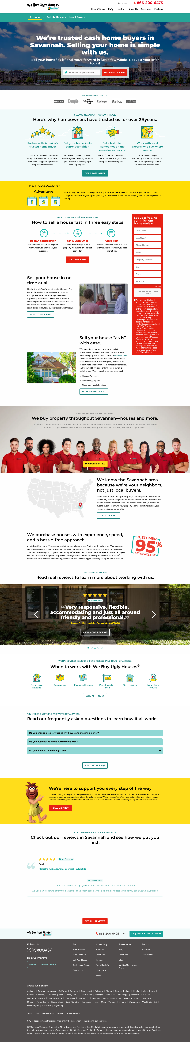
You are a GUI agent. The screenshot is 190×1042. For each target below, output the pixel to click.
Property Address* (144, 260)
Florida (109, 991)
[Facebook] (29, 950)
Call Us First (109, 515)
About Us (133, 9)
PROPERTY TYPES (95, 464)
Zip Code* (140, 281)
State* (138, 274)
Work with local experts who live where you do (147, 147)
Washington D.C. (149, 1002)
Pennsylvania (43, 1002)
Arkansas (51, 991)
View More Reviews (95, 632)
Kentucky (40, 994)
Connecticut (86, 991)
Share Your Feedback (42, 964)
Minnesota (110, 994)
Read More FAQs (95, 765)
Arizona (41, 991)
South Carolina (72, 1002)
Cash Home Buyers (81, 965)
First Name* (141, 231)
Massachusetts (85, 994)
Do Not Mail (147, 954)
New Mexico (83, 998)
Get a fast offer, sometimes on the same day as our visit (112, 147)
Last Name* (141, 238)
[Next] (153, 614)
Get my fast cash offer (147, 292)
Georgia (118, 991)
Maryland (71, 994)
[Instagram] (34, 950)
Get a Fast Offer (114, 72)
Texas (96, 1002)
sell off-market (120, 355)
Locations (121, 9)
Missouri (135, 994)
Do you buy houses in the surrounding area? (53, 741)
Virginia (122, 1002)
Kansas (30, 994)
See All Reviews (95, 921)
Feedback (146, 949)
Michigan (99, 994)
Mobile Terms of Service (52, 1013)
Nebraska (31, 998)
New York (96, 998)
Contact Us (122, 3)
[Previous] (36, 614)
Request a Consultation (146, 933)
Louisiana (52, 994)
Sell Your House (80, 960)
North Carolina (110, 998)
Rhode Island (57, 1002)
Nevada (41, 998)
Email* (139, 252)
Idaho (127, 991)
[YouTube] (39, 950)
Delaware (99, 991)
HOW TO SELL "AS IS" (93, 391)
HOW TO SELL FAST (40, 314)
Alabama (31, 991)
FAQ (110, 9)
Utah (103, 1002)
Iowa (153, 991)
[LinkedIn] (45, 950)
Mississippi (123, 994)
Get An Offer (78, 259)
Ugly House (101, 970)
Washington (134, 1002)
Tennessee (86, 1002)
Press (98, 975)
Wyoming (58, 1005)
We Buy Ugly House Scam (128, 966)
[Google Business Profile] (50, 950)
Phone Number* (143, 245)
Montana (145, 994)
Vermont (112, 1002)
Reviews (158, 9)
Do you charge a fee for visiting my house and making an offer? (64, 733)
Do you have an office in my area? (47, 750)
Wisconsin (46, 1005)
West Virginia (33, 1005)
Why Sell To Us (95, 696)
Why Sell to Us (79, 954)
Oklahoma (146, 998)
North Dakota (125, 998)
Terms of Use (150, 350)
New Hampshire (55, 998)
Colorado (74, 991)
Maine (61, 994)
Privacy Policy (145, 352)
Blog (121, 960)
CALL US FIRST (60, 808)
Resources (146, 9)
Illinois (136, 991)
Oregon (30, 1002)
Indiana (144, 991)
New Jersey (70, 998)
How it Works (98, 9)
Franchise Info (102, 965)
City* (138, 267)
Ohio (136, 998)
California (62, 991)
